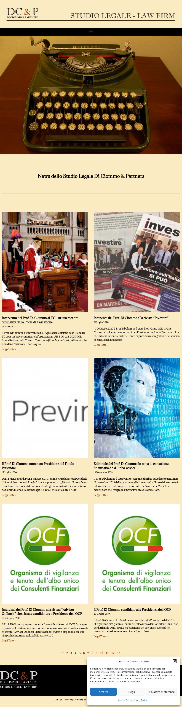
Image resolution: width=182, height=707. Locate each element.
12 (112, 653)
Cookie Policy (125, 700)
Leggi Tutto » (9, 349)
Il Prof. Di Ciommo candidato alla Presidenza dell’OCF (132, 610)
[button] (175, 661)
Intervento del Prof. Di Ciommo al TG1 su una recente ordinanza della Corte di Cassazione (40, 320)
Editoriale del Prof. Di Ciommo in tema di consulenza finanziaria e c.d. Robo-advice (131, 466)
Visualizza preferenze (161, 691)
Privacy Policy (140, 700)
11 (107, 653)
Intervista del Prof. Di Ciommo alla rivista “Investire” (131, 318)
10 (101, 653)
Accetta (103, 691)
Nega (131, 691)
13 (118, 653)
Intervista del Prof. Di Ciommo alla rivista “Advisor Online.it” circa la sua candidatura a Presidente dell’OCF (42, 612)
